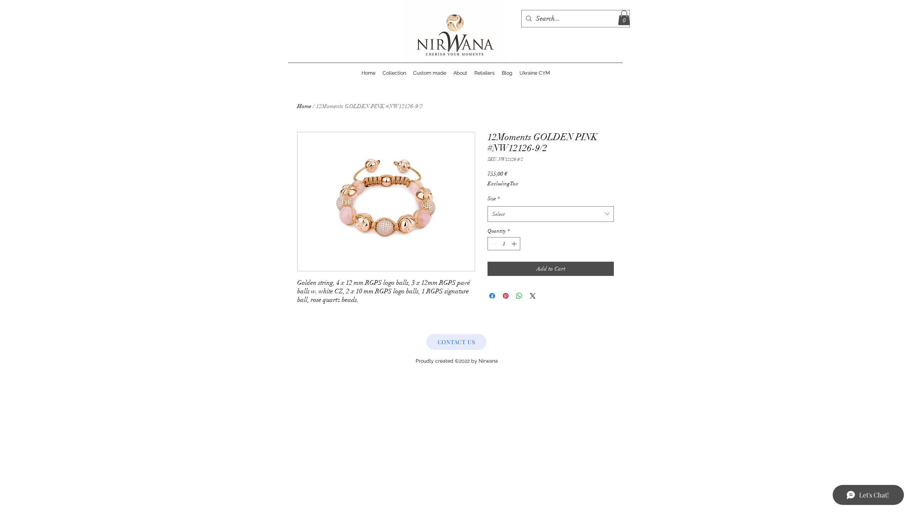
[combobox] (551, 214)
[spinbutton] (503, 244)
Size (494, 199)
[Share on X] (532, 296)
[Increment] (514, 244)
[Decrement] (493, 244)
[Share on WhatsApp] (519, 296)
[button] (624, 17)
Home (304, 106)
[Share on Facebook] (492, 296)
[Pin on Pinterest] (505, 296)
